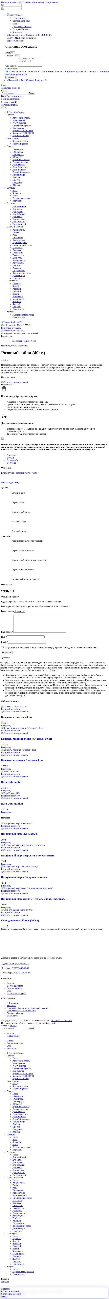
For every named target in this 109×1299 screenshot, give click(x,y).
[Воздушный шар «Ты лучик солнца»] (20, 866)
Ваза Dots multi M (12, 803)
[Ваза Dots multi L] (10, 771)
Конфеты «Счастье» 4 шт (16, 717)
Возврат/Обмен (20, 29)
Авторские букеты (21, 118)
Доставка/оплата (15, 986)
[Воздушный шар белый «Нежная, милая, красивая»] (27, 888)
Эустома (16, 250)
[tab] (12, 455)
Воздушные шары (21, 198)
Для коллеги (18, 219)
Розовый (16, 289)
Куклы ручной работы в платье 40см (19, 473)
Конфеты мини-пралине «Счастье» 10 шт (26, 738)
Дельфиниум (18, 275)
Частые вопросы (21, 20)
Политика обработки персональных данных (28, 1008)
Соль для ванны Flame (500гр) (20, 920)
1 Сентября (17, 152)
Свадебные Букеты (21, 125)
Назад (15, 1058)
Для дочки (17, 211)
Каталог (11, 983)
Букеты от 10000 (20, 135)
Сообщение (11, 65)
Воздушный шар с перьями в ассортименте (27, 855)
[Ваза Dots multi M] (10, 793)
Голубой (16, 306)
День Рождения (20, 167)
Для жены (17, 216)
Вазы (14, 190)
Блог (14, 23)
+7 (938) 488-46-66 (20, 968)
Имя (7, 52)
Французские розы (21, 273)
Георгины (17, 278)
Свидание (17, 182)
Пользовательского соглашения (80, 71)
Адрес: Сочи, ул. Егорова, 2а (16, 963)
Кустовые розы (19, 242)
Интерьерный (19, 224)
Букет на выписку (21, 159)
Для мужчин (18, 221)
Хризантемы (18, 240)
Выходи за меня (20, 162)
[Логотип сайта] (11, 90)
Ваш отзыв (7, 632)
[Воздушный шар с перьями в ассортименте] (23, 845)
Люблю (16, 177)
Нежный (16, 291)
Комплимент (18, 175)
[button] (6, 725)
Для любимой (19, 206)
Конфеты (16, 193)
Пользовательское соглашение (21, 1010)
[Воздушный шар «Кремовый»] (16, 823)
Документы (12, 1016)
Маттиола (17, 247)
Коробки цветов (20, 144)
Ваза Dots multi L (11, 782)
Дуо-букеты (18, 128)
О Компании (18, 18)
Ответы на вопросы (16, 993)
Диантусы (17, 258)
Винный (16, 301)
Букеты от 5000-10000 (23, 133)
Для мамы (17, 209)
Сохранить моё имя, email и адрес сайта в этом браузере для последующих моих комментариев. (51, 647)
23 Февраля (18, 154)
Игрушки (17, 201)
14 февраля (17, 149)
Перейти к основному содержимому (40, 2)
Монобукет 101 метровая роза (16, 333)
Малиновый (18, 299)
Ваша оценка (7, 611)
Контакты (17, 32)
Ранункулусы (18, 230)
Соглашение (11, 68)
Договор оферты (15, 1013)
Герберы (16, 265)
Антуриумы (18, 263)
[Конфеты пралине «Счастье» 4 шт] (18, 750)
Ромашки (16, 268)
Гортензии (17, 252)
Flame (15, 195)
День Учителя (19, 169)
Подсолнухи (18, 270)
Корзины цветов (20, 141)
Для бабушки (18, 214)
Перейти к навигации (12, 2)
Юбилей (16, 185)
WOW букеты (19, 123)
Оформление (18, 317)
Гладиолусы (18, 255)
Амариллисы (18, 260)
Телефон (10, 55)
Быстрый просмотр (10, 709)
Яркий (15, 294)
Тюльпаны (17, 237)
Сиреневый (18, 309)
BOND (13, 1025)
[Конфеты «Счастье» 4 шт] (14, 706)
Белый (15, 286)
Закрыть (5, 1281)
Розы (14, 235)
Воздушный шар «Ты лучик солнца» (24, 877)
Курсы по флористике (23, 315)
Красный (16, 284)
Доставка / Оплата (21, 26)
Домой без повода (21, 172)
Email (4, 642)
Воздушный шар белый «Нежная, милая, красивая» (33, 898)
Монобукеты (18, 120)
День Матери (18, 164)
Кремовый (17, 296)
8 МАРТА (17, 157)
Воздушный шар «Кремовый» (19, 833)
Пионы (15, 232)
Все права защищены (61, 1020)
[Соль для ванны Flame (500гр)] (17, 910)
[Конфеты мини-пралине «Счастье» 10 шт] (22, 728)
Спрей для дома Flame (12, 325)
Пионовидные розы (22, 245)
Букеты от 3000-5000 (22, 130)
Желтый (16, 304)
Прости (16, 180)
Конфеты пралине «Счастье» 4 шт (22, 760)
